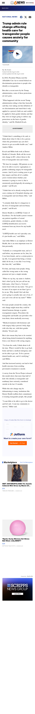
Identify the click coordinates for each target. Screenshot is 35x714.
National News (9, 17)
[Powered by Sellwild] (30, 576)
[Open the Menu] (3, 2)
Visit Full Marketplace (26, 462)
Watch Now (29, 2)
